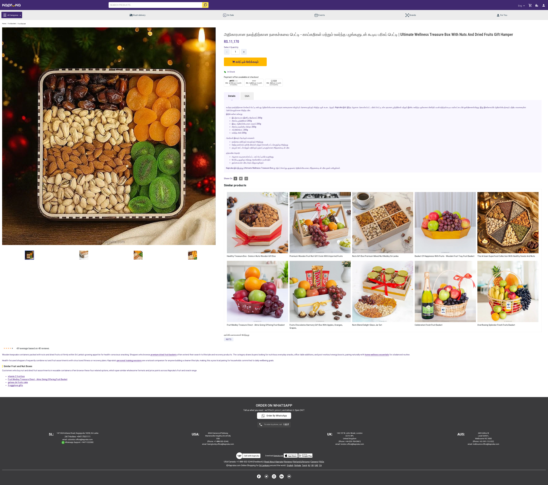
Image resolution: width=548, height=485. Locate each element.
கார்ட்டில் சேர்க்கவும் (247, 62)
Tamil (304, 465)
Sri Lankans (264, 465)
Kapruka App (278, 456)
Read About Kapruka (273, 462)
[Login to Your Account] (544, 6)
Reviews (288, 462)
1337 (286, 424)
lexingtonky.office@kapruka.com (220, 444)
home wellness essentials (377, 355)
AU (309, 465)
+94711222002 (87, 442)
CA (320, 465)
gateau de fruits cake (18, 382)
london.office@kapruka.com (352, 444)
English (290, 465)
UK (312, 465)
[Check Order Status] (537, 6)
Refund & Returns (301, 462)
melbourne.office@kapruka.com (486, 444)
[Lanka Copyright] (227, 465)
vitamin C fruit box (16, 376)
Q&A (247, 96)
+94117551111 (83, 436)
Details (231, 96)
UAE (316, 465)
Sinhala (297, 465)
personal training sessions (129, 360)
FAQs (321, 462)
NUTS (228, 339)
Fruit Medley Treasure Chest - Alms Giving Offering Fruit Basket (37, 379)
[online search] (205, 5)
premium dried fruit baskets (164, 355)
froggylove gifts (15, 385)
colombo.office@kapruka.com (80, 439)
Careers (314, 462)
